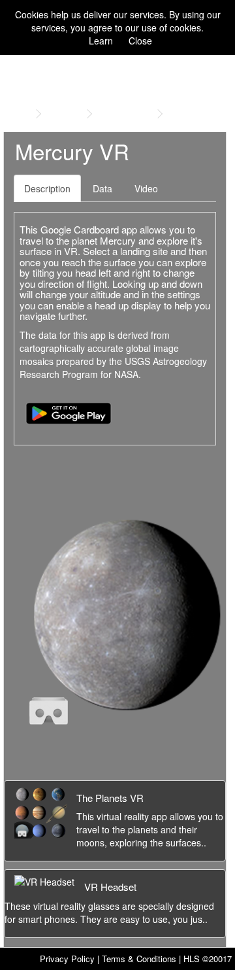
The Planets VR (110, 798)
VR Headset (110, 886)
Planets (64, 113)
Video (146, 188)
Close (140, 40)
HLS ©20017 (207, 958)
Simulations (124, 113)
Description (47, 188)
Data (102, 188)
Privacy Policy (67, 958)
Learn (101, 40)
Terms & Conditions (139, 958)
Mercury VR (195, 113)
